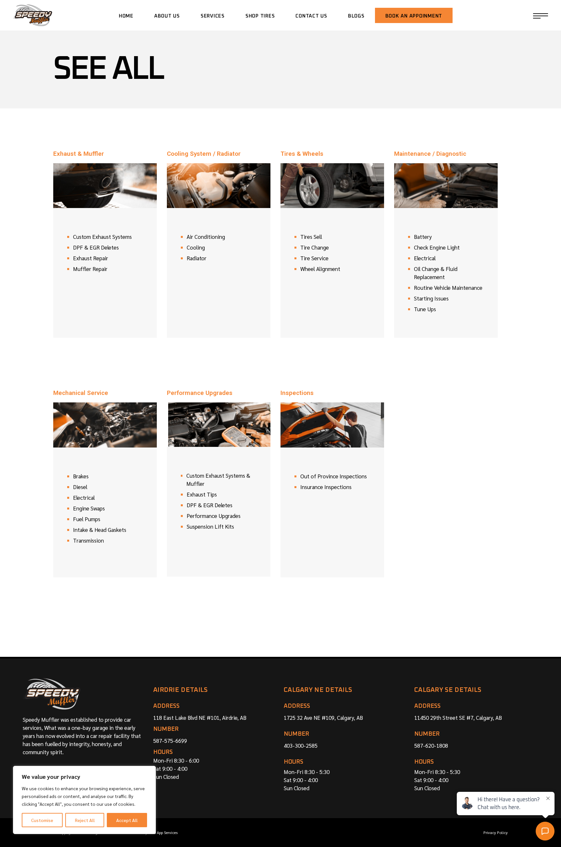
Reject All (85, 820)
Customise (42, 820)
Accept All (127, 820)
